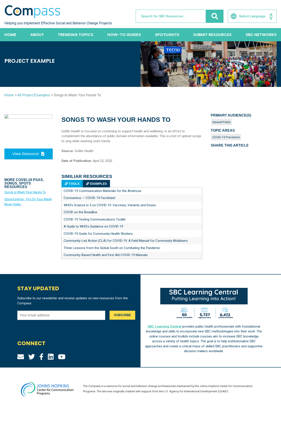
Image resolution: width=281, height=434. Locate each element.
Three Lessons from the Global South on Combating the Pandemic (112, 248)
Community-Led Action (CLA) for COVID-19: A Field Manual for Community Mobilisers (126, 241)
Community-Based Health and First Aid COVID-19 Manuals (106, 255)
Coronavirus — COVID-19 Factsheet (89, 198)
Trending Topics (75, 34)
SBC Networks (261, 34)
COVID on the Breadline (80, 212)
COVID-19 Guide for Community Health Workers (98, 234)
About (37, 34)
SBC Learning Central (164, 326)
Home (10, 34)
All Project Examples (33, 95)
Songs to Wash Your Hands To (25, 192)
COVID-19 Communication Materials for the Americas (102, 191)
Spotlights (167, 34)
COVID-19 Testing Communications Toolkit (95, 219)
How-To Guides (124, 34)
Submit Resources (212, 34)
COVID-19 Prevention (226, 137)
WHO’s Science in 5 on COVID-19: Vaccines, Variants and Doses (110, 205)
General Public (221, 122)
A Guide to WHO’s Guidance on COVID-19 (93, 226)
